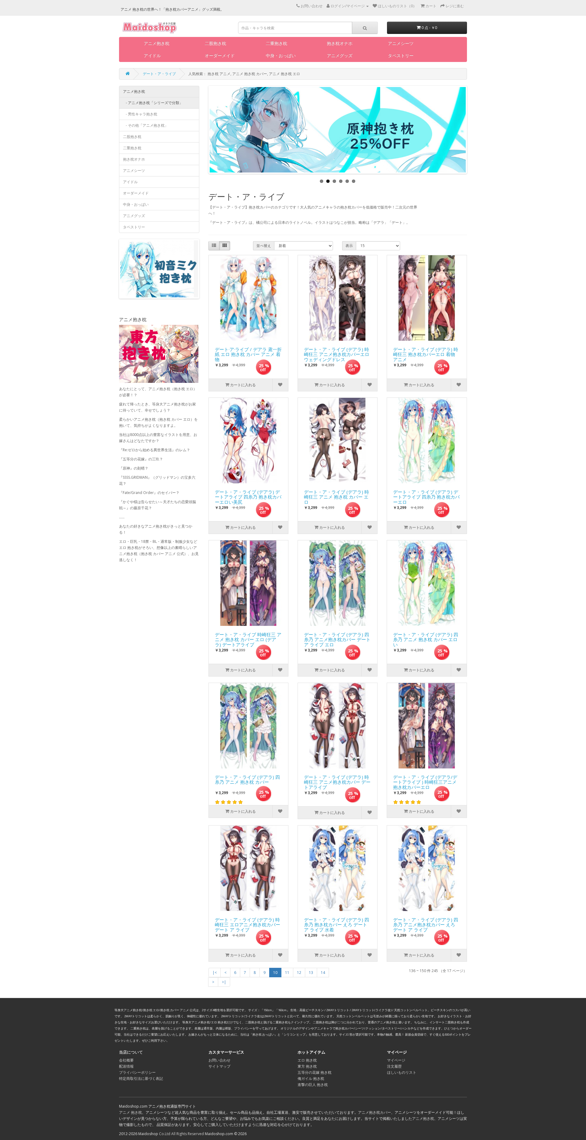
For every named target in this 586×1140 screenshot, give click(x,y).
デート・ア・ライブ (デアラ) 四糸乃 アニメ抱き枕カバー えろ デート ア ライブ (425, 923)
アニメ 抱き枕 (130, 1112)
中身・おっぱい (281, 55)
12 (299, 972)
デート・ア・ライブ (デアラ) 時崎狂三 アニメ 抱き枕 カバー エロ (336, 495)
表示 (349, 245)
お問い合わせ (219, 1060)
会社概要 (126, 1060)
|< (214, 972)
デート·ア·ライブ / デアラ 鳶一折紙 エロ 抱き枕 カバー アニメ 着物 (248, 353)
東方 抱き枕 (307, 1066)
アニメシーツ (401, 43)
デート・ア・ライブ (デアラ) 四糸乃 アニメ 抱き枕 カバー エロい (425, 638)
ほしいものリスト (401, 1072)
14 (323, 972)
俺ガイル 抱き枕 (311, 1078)
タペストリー (401, 55)
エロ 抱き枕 (307, 1060)
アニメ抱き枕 (156, 43)
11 (287, 972)
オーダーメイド (220, 55)
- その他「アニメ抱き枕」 (145, 125)
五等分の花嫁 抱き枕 (314, 1072)
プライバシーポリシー (137, 1072)
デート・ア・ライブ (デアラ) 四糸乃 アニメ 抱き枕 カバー (247, 780)
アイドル (152, 55)
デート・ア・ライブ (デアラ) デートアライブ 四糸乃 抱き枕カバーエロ (426, 495)
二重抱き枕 (276, 43)
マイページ (396, 1060)
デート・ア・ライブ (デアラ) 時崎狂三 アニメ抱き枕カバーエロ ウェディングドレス (336, 353)
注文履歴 (394, 1066)
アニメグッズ (340, 55)
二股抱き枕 (215, 43)
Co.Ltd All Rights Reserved (181, 1133)
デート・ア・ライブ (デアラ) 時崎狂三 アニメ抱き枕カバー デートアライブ (337, 781)
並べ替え (263, 245)
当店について (131, 1052)
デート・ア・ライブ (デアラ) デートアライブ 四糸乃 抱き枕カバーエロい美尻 (248, 495)
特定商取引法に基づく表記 (141, 1078)
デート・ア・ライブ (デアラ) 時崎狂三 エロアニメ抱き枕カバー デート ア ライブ (247, 923)
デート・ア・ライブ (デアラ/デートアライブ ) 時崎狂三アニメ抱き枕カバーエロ (425, 781)
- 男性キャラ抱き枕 (140, 114)
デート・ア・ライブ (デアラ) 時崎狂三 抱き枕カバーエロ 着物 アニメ (425, 353)
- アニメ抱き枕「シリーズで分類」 (153, 102)
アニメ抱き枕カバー (374, 1112)
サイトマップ (219, 1066)
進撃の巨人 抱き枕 (313, 1084)
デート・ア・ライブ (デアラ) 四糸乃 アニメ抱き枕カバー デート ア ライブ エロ (337, 638)
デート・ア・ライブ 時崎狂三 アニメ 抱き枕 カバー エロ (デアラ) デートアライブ (248, 638)
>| (224, 982)
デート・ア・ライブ (159, 73)
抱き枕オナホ (340, 43)
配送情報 (126, 1066)
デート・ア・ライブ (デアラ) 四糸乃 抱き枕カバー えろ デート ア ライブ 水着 (336, 923)
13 (311, 972)
